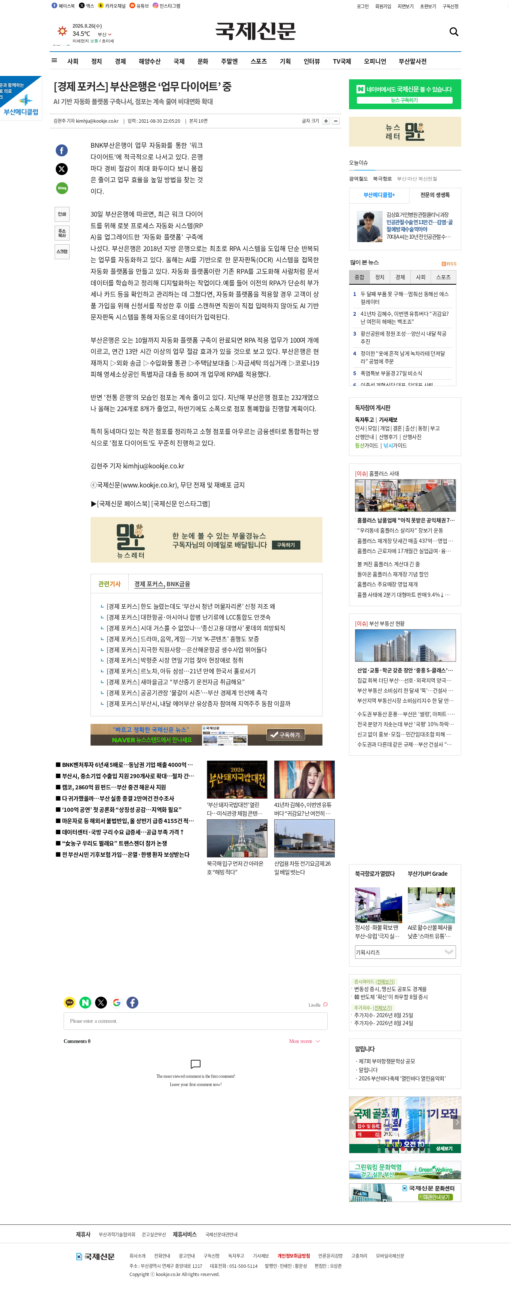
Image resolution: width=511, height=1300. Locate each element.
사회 (73, 60)
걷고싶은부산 (154, 1234)
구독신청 (451, 6)
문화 (203, 60)
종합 (359, 277)
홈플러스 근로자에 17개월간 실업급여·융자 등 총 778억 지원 (422, 550)
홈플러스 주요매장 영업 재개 (387, 584)
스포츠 (259, 60)
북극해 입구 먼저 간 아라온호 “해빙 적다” (235, 867)
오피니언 (375, 60)
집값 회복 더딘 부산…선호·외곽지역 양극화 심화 (409, 680)
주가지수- (373, 1007)
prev (353, 1122)
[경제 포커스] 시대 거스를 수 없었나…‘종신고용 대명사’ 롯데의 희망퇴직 (196, 627)
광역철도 (358, 178)
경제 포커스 (148, 583)
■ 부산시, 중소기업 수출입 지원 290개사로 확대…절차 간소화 (127, 776)
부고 (435, 428)
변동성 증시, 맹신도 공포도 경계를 (390, 988)
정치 (96, 60)
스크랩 (61, 252)
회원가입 (383, 6)
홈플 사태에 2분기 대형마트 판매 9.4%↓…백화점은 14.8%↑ (423, 594)
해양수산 (150, 60)
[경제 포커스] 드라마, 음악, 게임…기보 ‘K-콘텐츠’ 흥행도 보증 (183, 638)
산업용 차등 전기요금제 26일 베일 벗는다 (302, 867)
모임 (372, 428)
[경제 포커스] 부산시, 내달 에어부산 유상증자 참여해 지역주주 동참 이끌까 (199, 703)
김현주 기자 (64, 120)
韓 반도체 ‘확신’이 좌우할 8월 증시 (391, 996)
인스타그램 (170, 6)
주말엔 (229, 60)
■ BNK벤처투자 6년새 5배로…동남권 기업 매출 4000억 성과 (126, 764)
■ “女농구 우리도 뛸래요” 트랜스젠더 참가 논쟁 (111, 843)
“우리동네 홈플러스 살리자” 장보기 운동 (400, 530)
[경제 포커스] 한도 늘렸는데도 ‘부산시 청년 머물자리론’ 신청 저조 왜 (191, 606)
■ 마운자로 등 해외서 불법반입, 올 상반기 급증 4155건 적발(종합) (131, 821)
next (457, 1122)
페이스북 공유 (61, 151)
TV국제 (342, 60)
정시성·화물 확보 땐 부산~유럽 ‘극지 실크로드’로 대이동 (377, 935)
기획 (285, 60)
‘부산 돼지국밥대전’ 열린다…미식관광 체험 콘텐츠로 (234, 813)
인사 (359, 428)
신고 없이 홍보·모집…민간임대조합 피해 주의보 (408, 734)
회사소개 (137, 1255)
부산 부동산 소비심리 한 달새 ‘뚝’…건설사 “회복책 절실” (417, 690)
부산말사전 (412, 60)
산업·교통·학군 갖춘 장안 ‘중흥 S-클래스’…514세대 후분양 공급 (427, 670)
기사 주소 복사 (61, 234)
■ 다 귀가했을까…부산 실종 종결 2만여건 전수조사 (114, 798)
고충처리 (359, 1255)
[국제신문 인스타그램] (180, 503)
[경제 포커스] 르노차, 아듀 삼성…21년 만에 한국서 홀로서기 (181, 670)
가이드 (367, 445)
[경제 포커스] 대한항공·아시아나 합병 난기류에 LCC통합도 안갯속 (189, 616)
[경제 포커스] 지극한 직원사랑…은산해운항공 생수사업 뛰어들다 (187, 649)
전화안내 (162, 1255)
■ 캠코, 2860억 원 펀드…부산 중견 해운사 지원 (110, 787)
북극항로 (382, 178)
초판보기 (428, 6)
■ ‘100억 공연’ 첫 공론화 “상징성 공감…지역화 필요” (118, 809)
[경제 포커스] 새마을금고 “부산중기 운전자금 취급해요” (176, 681)
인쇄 (61, 215)
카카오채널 (115, 6)
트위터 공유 (61, 170)
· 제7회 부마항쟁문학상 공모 (385, 1061)
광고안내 (187, 1255)
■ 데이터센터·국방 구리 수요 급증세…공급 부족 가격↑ (120, 832)
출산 (409, 428)
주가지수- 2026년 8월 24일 (383, 1023)
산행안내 (364, 436)
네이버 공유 (61, 189)
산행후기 (388, 436)
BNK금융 (178, 583)
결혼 (397, 428)
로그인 (363, 6)
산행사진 (412, 436)
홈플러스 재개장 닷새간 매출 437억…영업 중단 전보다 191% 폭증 (427, 540)
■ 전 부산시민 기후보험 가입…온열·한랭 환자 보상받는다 (122, 854)
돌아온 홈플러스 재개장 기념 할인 (392, 574)
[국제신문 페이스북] (123, 503)
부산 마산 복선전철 (417, 178)
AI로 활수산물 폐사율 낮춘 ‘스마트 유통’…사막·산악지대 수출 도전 (430, 940)
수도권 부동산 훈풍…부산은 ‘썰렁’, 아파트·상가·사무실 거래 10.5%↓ (432, 714)
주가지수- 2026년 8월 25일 (383, 1015)
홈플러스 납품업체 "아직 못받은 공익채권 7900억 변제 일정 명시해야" (432, 520)
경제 (120, 60)
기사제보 (261, 1255)
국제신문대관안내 (221, 1234)
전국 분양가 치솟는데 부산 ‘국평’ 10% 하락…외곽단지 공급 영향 (426, 724)
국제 (179, 60)
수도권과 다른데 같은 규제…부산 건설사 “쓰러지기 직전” (418, 744)
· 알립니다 (366, 1069)
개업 (384, 428)
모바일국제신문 (390, 1255)
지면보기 (406, 6)
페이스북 (67, 6)
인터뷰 (312, 60)
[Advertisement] (263, 186)
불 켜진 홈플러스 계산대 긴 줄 (388, 564)
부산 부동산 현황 (380, 623)
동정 (422, 428)
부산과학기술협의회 (117, 1234)
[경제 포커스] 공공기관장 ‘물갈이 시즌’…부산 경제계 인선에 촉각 (187, 692)
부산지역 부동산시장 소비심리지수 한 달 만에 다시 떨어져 (418, 700)
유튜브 (143, 6)
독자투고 (236, 1255)
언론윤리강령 (330, 1255)
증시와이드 (374, 981)
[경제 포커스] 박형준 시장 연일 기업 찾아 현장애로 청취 (175, 659)
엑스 (90, 6)
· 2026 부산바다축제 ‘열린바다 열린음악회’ (400, 1078)
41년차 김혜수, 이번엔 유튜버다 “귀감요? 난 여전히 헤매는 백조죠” (302, 813)
